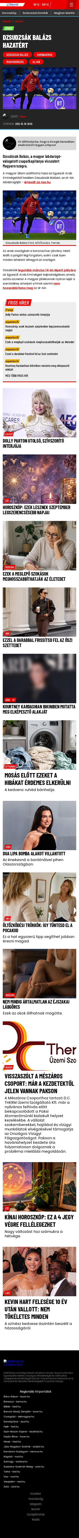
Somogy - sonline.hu (15, 1461)
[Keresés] (62, 5)
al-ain (36, 62)
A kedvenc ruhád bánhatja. (30, 790)
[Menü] (71, 4)
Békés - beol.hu (12, 1406)
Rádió (36, 1519)
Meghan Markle (64, 13)
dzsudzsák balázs (17, 55)
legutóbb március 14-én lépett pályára (47, 270)
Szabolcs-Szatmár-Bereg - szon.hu (24, 1466)
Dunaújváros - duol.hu (16, 1421)
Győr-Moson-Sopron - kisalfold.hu (23, 1431)
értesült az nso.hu (37, 182)
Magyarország (15, 62)
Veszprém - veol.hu (14, 1481)
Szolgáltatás (36, 1514)
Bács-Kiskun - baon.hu (17, 1396)
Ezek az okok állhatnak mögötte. (33, 1013)
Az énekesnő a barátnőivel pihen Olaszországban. (33, 862)
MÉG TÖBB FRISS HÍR (16, 375)
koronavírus (44, 55)
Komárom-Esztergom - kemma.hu (23, 1451)
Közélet (36, 1493)
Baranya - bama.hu (15, 1401)
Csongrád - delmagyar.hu (19, 1416)
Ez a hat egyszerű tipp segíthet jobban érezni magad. (38, 938)
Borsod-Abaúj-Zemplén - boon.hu (23, 1411)
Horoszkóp (9, 13)
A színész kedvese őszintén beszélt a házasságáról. (38, 1325)
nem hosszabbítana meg (31, 285)
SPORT (19, 21)
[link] (9, 434)
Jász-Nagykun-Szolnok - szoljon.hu (24, 1446)
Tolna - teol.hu (12, 1471)
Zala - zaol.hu (11, 1486)
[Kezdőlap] (12, 4)
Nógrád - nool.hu (13, 1456)
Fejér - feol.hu (11, 1426)
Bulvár (36, 1509)
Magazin (36, 1504)
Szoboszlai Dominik (35, 13)
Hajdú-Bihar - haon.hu (17, 1436)
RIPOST (7, 21)
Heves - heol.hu (12, 1441)
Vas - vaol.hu (11, 1476)
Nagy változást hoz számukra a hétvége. (34, 1233)
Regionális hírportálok (36, 1391)
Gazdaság (36, 1499)
